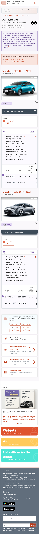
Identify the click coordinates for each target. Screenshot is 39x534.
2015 (23, 330)
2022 (28, 324)
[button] (19, 11)
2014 (28, 330)
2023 (23, 324)
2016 (17, 330)
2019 (23, 327)
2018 (28, 327)
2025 (12, 324)
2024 (17, 324)
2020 (17, 327)
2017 (12, 330)
